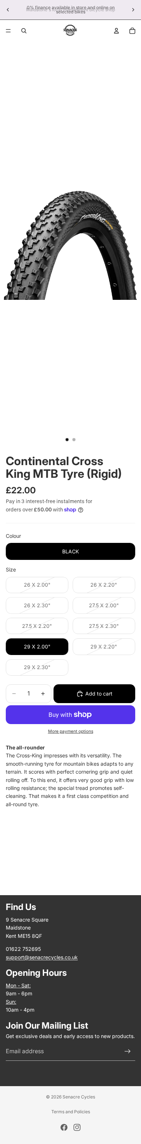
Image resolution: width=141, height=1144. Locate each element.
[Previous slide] (8, 10)
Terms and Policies (70, 1111)
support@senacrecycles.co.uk (42, 957)
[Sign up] (127, 1051)
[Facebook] (64, 1127)
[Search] (24, 31)
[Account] (116, 31)
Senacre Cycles (79, 1097)
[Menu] (8, 30)
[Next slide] (133, 10)
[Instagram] (77, 1127)
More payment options (70, 731)
